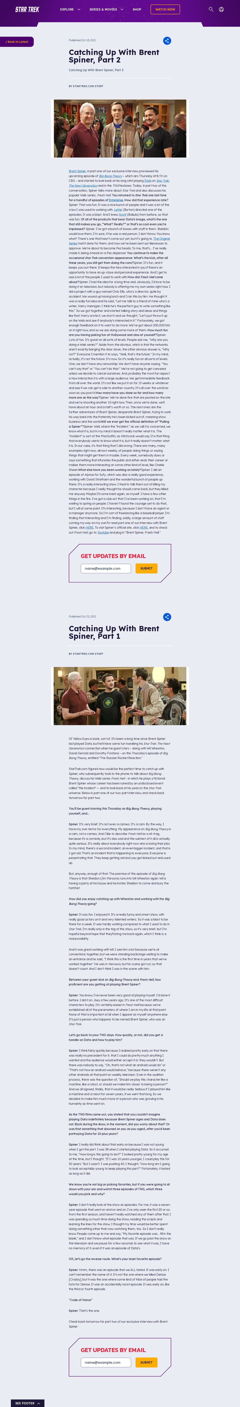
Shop (137, 9)
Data (147, 181)
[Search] (211, 9)
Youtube (103, 532)
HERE (90, 527)
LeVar (118, 210)
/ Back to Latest (17, 41)
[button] (27, 9)
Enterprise (116, 200)
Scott (122, 214)
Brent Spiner (77, 171)
